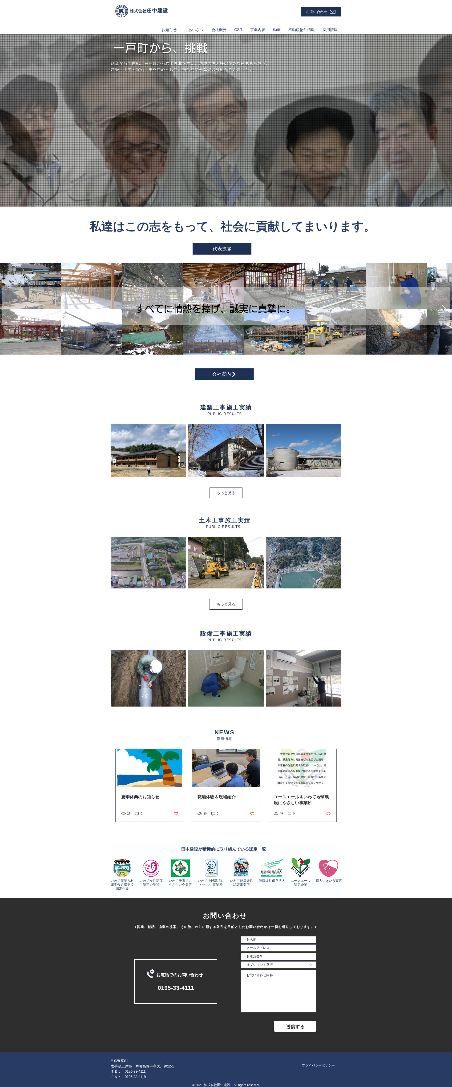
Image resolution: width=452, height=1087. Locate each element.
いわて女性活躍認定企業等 (151, 883)
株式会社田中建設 (217, 1085)
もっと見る (226, 493)
